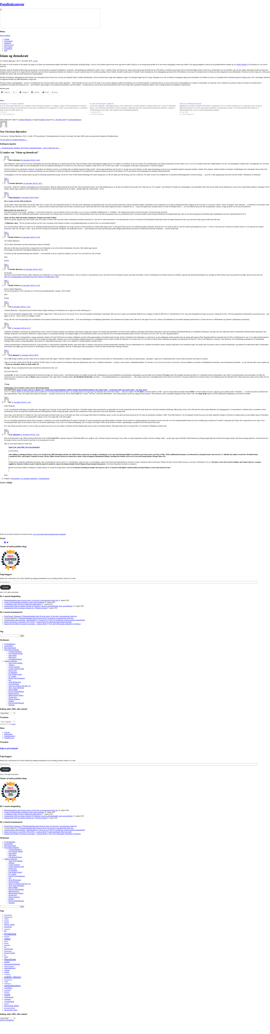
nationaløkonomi (9, 968)
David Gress (12, 671)
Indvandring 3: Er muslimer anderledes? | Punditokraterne (30, 478)
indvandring (7, 945)
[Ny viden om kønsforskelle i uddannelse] (135, 109)
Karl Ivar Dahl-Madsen (16, 691)
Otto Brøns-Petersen (15, 659)
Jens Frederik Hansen (15, 653)
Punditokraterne (12, 4)
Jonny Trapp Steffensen (16, 688)
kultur (6, 957)
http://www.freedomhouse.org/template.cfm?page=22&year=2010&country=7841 (31, 277)
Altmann (11, 665)
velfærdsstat (8, 997)
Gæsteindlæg (8, 646)
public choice (12, 977)
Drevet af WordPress (7, 1020)
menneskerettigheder (12, 964)
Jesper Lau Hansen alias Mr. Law (19, 686)
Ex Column (12, 676)
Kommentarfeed (9, 736)
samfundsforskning (12, 985)
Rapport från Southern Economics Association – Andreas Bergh (25, 624)
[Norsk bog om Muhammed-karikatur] (224, 109)
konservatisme (9, 953)
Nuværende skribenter (11, 650)
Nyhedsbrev (8, 49)
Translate (13, 724)
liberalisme (10, 959)
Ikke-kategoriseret (10, 648)
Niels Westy (12, 657)
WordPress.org (9, 738)
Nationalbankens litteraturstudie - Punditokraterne (20, 620)
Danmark (6, 922)
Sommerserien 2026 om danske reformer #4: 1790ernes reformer (25, 608)
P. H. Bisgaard (14, 355)
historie (6, 943)
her (138, 70)
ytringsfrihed (9, 1002)
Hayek (5, 941)
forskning (10, 933)
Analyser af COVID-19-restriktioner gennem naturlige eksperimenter (62, 620)
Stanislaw (11, 705)
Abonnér (5, 587)
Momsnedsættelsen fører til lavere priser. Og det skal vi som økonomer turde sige (31, 600)
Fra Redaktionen (9, 644)
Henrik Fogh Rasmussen (16, 678)
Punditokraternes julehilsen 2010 (12, 148)
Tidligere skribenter (10, 661)
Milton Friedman (9, 966)
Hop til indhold (5, 35)
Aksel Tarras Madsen (15, 663)
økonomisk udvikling (9, 1008)
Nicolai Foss (12, 697)
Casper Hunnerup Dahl (16, 669)
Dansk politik (9, 924)
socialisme (8, 988)
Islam (48, 120)
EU (5, 931)
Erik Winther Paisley (15, 674)
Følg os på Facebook (9, 748)
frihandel (6, 936)
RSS (5, 50)
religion (6, 981)
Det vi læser (8, 47)
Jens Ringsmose (13, 684)
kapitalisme (8, 949)
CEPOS (6, 919)
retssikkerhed (7, 983)
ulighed (6, 992)
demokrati (42, 120)
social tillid (7, 990)
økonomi (6, 1004)
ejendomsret (7, 929)
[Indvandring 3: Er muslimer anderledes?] (45, 109)
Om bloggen (8, 41)
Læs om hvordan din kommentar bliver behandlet (49, 534)
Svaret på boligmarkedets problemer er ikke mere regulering (24, 602)
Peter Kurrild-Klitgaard (16, 703)
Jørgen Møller (13, 690)
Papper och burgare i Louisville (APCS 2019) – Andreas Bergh (25, 622)
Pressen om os (9, 45)
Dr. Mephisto (12, 672)
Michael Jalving (13, 693)
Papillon (11, 701)
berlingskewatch (8, 917)
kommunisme (8, 951)
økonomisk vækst (10, 1010)
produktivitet (7, 974)
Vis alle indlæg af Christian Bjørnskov (14, 140)
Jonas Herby (12, 655)
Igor (9, 680)
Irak (5, 947)
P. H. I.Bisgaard (14, 434)
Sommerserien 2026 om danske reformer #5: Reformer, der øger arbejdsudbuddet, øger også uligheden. (38, 606)
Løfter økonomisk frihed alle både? (60, 622)
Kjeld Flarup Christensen (12, 616)
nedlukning (7, 970)
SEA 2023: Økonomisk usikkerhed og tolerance (65, 624)
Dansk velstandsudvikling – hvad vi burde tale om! (42, 148)
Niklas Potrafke (241, 64)
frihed (7, 938)
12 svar (35, 61)
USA (7, 994)
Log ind (6, 732)
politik (6, 972)
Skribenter (7, 43)
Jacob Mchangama (14, 682)
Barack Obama (8, 915)
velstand (7, 999)
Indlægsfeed (8, 734)
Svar (5, 178)
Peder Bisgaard (14, 197)
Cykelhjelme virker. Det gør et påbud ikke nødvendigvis (23, 604)
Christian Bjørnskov (25, 120)
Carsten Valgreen (14, 667)
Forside (6, 39)
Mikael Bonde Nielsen (15, 695)
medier (7, 962)
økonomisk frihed (11, 1006)
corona (6, 920)
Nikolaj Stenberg (14, 699)
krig (5, 955)
